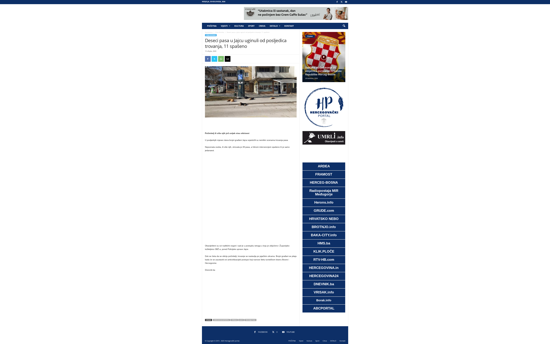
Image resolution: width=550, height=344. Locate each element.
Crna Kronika (219, 32)
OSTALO (274, 25)
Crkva (262, 25)
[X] (341, 2)
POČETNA (212, 25)
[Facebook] (337, 2)
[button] (344, 26)
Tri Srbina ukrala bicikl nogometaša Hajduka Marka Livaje (322, 71)
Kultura (239, 25)
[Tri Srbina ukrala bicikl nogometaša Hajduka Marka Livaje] (323, 57)
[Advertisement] (250, 124)
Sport (251, 25)
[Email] (227, 59)
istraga (234, 320)
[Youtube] (346, 2)
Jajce (241, 320)
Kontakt (289, 25)
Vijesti (224, 25)
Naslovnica (209, 32)
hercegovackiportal (221, 320)
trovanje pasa (250, 320)
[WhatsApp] (221, 59)
